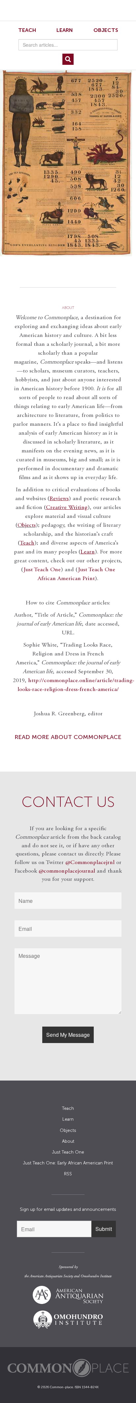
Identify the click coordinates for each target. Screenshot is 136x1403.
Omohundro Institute (96, 1276)
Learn (64, 30)
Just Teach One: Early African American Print (68, 1163)
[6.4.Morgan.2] (68, 163)
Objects (105, 30)
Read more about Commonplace (68, 737)
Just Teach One (42, 570)
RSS (68, 1173)
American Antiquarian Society (51, 1276)
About (68, 1141)
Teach (27, 30)
